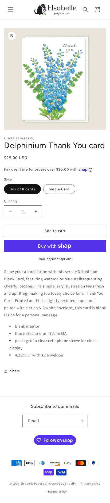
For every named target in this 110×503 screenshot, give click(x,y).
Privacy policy (90, 483)
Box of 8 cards (22, 189)
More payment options (55, 259)
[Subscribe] (82, 421)
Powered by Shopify (62, 483)
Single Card (59, 189)
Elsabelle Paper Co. (34, 483)
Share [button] (15, 370)
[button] (11, 10)
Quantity (10, 201)
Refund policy (57, 491)
